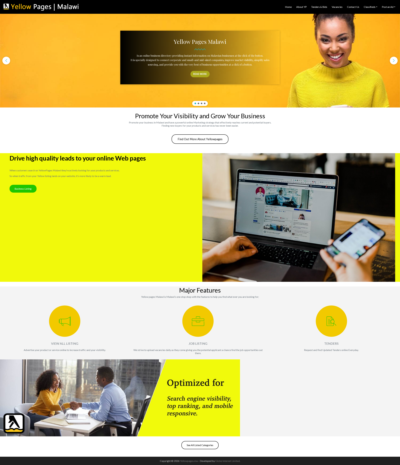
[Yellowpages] (40, 6)
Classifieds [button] (369, 6)
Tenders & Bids (319, 6)
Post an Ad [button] (387, 6)
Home (288, 6)
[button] (6, 60)
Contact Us (353, 6)
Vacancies (337, 6)
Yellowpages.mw (189, 460)
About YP (301, 6)
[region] (200, 60)
